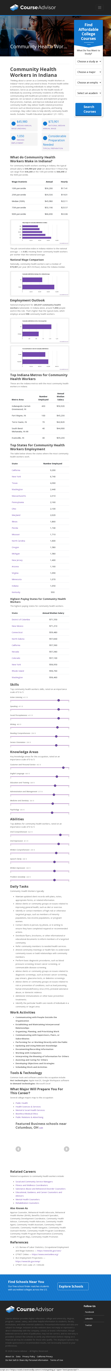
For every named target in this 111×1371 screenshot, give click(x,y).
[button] (18, 1149)
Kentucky (16, 592)
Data (18, 1356)
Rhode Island (18, 670)
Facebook (89, 1312)
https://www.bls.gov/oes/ (49, 1250)
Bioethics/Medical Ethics (27, 1113)
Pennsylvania (18, 502)
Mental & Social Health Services (30, 1110)
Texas (15, 483)
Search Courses (90, 109)
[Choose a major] (88, 72)
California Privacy (45, 1356)
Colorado (16, 658)
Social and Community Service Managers (34, 1181)
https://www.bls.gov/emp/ (28, 1261)
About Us (9, 1356)
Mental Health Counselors (28, 1199)
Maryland (16, 515)
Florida (15, 528)
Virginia (15, 573)
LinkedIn (89, 1318)
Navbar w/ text (33, 7)
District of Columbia (21, 619)
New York (16, 476)
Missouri (16, 534)
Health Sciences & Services (28, 1106)
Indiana (15, 585)
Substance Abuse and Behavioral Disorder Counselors (41, 1188)
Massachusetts (19, 495)
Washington (17, 489)
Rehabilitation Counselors (27, 1203)
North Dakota (18, 638)
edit (41, 1127)
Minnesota (17, 579)
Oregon (15, 547)
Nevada (15, 651)
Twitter (88, 1325)
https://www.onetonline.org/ (45, 1254)
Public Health (22, 1103)
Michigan (16, 553)
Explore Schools (71, 1286)
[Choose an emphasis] (88, 82)
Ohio (14, 508)
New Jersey (17, 560)
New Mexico (17, 626)
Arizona (15, 566)
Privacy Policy (28, 1356)
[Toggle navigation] (99, 7)
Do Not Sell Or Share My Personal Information (26, 1360)
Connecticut (17, 632)
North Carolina (18, 540)
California (16, 470)
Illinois (14, 521)
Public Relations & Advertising (29, 1117)
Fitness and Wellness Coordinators (32, 1185)
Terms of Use (56, 1360)
